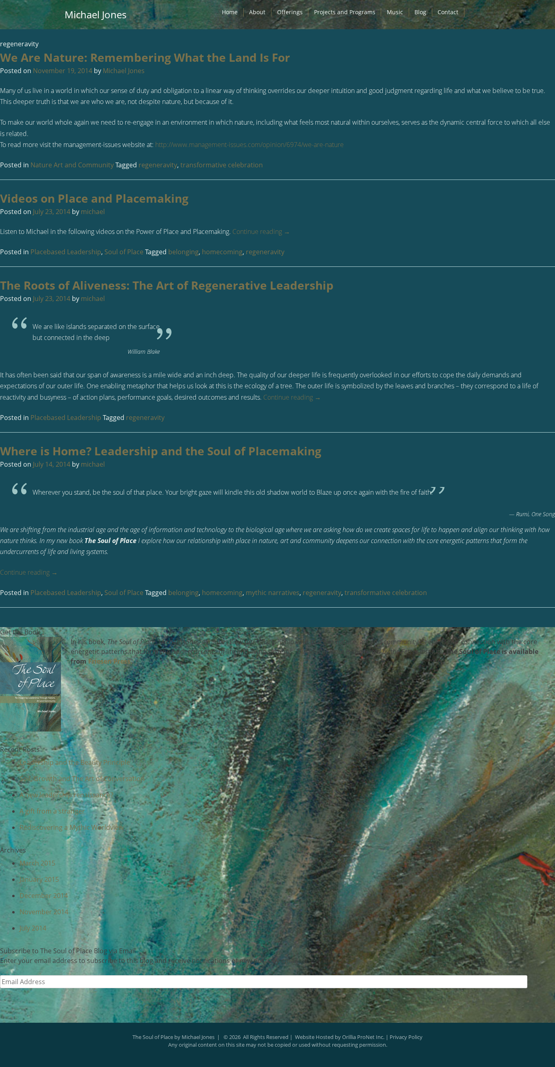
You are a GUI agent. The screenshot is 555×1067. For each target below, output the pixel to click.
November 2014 (44, 911)
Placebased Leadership (65, 251)
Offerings (290, 12)
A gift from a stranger (52, 811)
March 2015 (37, 863)
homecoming (222, 251)
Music (395, 12)
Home (230, 12)
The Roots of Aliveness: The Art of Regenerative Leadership (167, 285)
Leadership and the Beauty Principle (75, 762)
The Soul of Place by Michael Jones (173, 1037)
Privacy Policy (406, 1037)
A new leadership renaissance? (66, 794)
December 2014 (44, 895)
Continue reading (261, 231)
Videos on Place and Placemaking (94, 198)
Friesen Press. (110, 661)
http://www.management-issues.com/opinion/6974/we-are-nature (249, 144)
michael (93, 211)
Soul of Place (123, 251)
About (257, 12)
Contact (448, 12)
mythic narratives (272, 592)
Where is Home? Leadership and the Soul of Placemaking (160, 451)
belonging (183, 251)
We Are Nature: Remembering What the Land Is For (145, 57)
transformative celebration (221, 164)
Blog (420, 12)
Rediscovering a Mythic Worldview (72, 827)
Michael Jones (95, 14)
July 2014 (33, 928)
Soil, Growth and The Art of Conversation (82, 778)
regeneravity (158, 164)
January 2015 (39, 879)
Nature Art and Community (72, 164)
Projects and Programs (344, 12)
